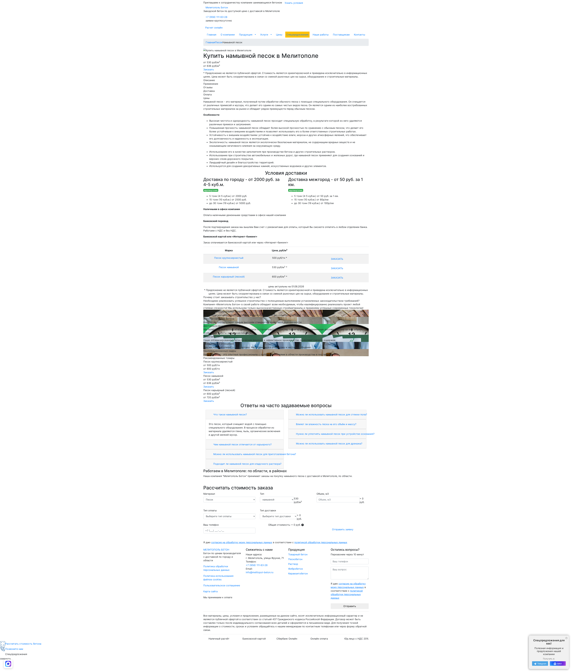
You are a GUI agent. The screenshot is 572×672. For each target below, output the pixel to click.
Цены (279, 34)
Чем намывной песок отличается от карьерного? (242, 444)
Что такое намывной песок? (230, 414)
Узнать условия (294, 2)
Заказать (208, 69)
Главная (211, 34)
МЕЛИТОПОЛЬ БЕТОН (216, 549)
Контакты (359, 34)
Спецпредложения (297, 34)
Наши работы (321, 34)
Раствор (293, 563)
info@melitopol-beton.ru (259, 572)
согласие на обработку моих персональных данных (241, 542)
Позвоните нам (14, 648)
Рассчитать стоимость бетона (23, 643)
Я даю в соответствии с (275, 542)
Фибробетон (295, 568)
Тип (262, 493)
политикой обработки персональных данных (320, 542)
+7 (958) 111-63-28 (216, 16)
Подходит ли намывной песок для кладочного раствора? (247, 463)
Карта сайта (210, 591)
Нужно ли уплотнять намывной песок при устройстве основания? (334, 433)
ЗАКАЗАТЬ (337, 258)
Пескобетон (295, 559)
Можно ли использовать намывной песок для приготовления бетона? (254, 454)
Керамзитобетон (298, 573)
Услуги (264, 34)
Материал (209, 493)
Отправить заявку (342, 529)
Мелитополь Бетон (217, 7)
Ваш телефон (211, 524)
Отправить (349, 606)
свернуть (5, 658)
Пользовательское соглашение (221, 585)
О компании (228, 34)
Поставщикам (341, 34)
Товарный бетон (297, 554)
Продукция (245, 34)
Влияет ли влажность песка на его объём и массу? (325, 424)
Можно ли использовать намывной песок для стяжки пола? (331, 414)
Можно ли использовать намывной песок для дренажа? (328, 443)
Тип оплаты (210, 510)
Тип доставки (268, 510)
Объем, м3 (323, 493)
